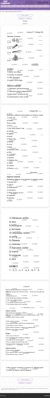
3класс (12, 6)
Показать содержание (25, 15)
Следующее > (29, 18)
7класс (29, 6)
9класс (38, 6)
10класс (43, 6)
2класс (7, 6)
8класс (34, 6)
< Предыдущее (21, 18)
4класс (16, 6)
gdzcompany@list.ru (47, 395)
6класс (25, 6)
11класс (47, 6)
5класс (21, 6)
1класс (3, 6)
